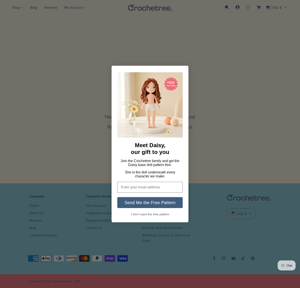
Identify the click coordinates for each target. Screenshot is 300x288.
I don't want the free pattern (150, 214)
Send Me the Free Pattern (150, 202)
